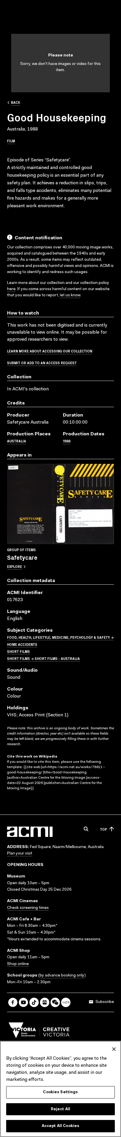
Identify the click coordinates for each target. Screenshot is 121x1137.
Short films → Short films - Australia (43, 658)
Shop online (18, 964)
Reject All (60, 1109)
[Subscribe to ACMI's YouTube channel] (23, 1002)
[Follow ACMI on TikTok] (34, 1002)
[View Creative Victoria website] (39, 1032)
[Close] (113, 1049)
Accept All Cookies (60, 1126)
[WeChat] (55, 1002)
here (11, 289)
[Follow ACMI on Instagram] (44, 1002)
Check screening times (28, 908)
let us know (70, 295)
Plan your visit (19, 854)
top (103, 829)
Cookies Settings (60, 1092)
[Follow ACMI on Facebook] (13, 1002)
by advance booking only (62, 976)
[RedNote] (65, 1002)
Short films (18, 651)
